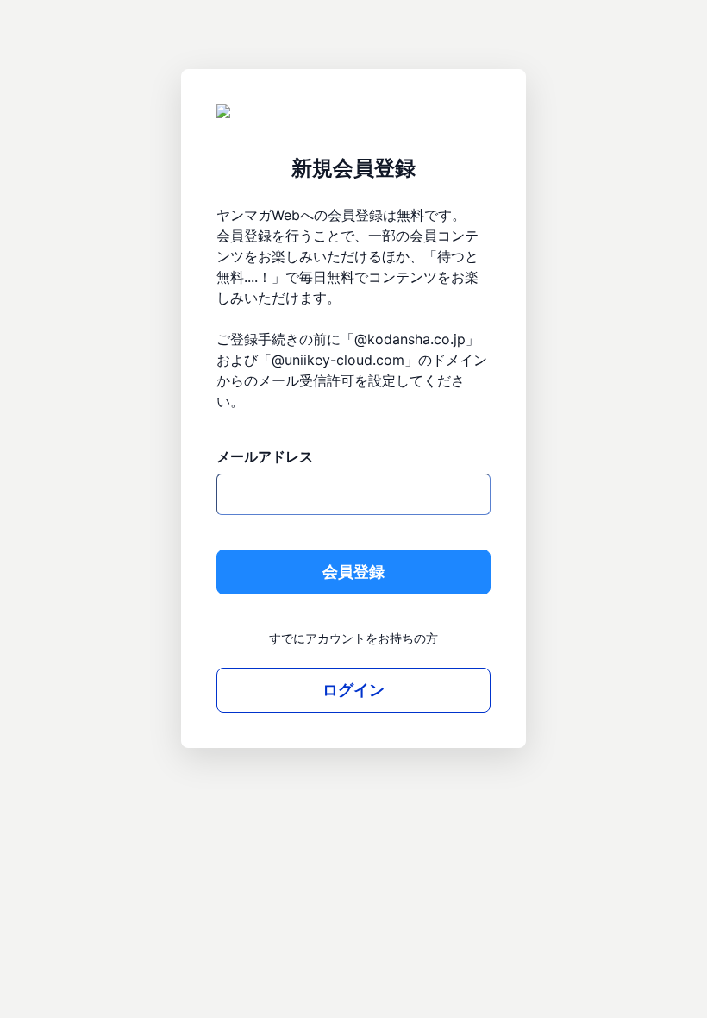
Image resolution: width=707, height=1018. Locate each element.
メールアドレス (264, 456)
